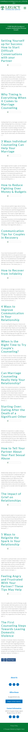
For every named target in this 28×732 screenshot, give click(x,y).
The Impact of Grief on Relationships (11, 497)
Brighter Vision (20, 729)
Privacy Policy (14, 726)
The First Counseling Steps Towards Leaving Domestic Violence (13, 629)
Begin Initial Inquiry (14, 701)
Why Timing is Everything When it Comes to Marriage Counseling (13, 101)
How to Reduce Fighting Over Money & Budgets (13, 188)
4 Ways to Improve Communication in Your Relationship (12, 313)
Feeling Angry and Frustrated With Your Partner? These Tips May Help (12, 582)
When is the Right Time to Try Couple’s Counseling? (13, 346)
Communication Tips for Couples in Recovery (13, 234)
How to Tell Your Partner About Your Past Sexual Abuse (13, 453)
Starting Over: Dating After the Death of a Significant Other (13, 411)
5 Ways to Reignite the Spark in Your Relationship (11, 539)
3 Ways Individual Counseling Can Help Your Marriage (14, 146)
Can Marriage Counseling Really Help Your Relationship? (13, 378)
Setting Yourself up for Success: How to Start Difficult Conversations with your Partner (12, 50)
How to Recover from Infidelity (12, 272)
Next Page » (11, 660)
